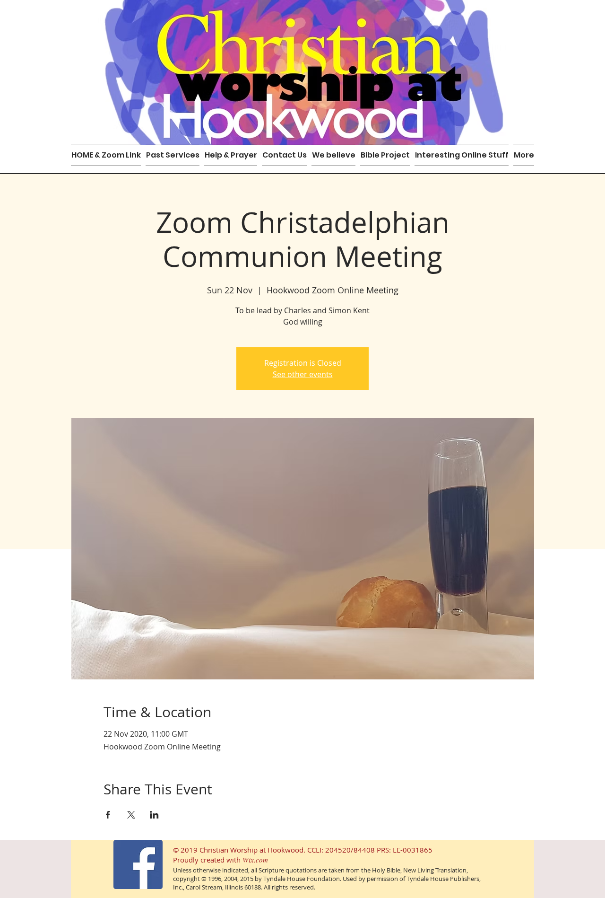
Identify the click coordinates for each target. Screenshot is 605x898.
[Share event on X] (131, 815)
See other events (303, 374)
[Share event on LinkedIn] (154, 815)
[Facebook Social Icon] (138, 864)
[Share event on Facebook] (108, 815)
